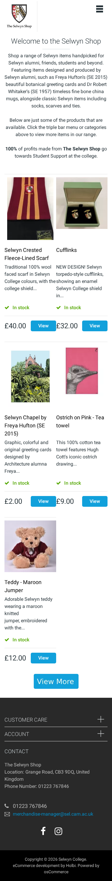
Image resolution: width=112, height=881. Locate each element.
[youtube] (71, 833)
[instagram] (58, 831)
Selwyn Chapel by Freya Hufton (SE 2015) (25, 425)
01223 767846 (30, 806)
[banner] (56, 681)
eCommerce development (36, 865)
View (43, 326)
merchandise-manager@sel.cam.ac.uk (53, 814)
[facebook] (43, 831)
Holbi (71, 865)
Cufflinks (66, 250)
